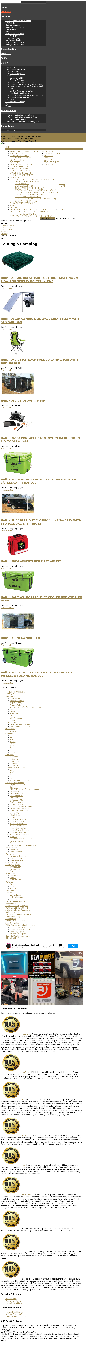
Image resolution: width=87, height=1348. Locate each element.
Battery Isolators (12, 912)
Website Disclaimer (13, 1301)
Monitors (13, 837)
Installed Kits (15, 880)
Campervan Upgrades (14, 27)
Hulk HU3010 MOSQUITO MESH (23, 400)
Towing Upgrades (12, 38)
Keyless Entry (15, 869)
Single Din (14, 709)
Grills (12, 787)
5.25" (12, 739)
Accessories (15, 850)
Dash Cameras (11, 847)
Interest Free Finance (14, 1312)
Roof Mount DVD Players (20, 727)
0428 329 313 (6, 134)
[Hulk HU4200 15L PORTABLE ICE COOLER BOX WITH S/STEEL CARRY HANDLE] (18, 474)
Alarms (13, 871)
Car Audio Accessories (14, 783)
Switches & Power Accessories (18, 910)
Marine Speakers (17, 826)
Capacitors (14, 791)
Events (8, 76)
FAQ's (4, 58)
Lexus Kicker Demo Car (15, 69)
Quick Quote (7, 126)
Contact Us (10, 130)
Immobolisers (15, 867)
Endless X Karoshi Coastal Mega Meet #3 (27, 95)
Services (5, 16)
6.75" (12, 746)
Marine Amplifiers (17, 821)
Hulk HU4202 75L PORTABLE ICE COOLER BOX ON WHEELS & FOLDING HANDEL (37, 674)
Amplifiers (9, 755)
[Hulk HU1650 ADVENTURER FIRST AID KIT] (18, 556)
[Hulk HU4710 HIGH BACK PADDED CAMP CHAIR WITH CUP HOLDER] (18, 355)
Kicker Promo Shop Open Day (22, 82)
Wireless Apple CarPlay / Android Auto (26, 707)
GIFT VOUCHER (12, 938)
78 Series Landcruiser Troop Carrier (20, 115)
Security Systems (12, 865)
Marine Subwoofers (18, 828)
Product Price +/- (8, 225)
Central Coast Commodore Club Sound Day (36, 192)
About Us (6, 53)
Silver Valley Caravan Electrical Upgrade (22, 121)
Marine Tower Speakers (19, 830)
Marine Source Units (18, 824)
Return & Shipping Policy (15, 1316)
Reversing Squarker (18, 856)
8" (11, 774)
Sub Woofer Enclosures (20, 780)
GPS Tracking (11, 862)
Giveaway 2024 (16, 78)
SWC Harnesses (16, 802)
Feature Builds (8, 110)
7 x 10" (12, 752)
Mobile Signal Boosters (15, 921)
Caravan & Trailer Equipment (22, 929)
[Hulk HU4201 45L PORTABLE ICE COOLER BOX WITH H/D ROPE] (18, 592)
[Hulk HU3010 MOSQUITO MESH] (18, 396)
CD (11, 716)
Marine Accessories (18, 832)
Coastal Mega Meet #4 (19, 97)
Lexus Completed (17, 74)
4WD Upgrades (11, 23)
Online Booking (9, 49)
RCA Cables (15, 815)
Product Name (7, 227)
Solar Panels (10, 29)
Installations (10, 67)
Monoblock (14, 761)
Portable (13, 888)
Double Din (14, 711)
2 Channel (14, 757)
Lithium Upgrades (12, 36)
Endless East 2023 (17, 80)
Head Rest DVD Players (20, 724)
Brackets (13, 731)
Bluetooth (14, 714)
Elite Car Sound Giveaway (20, 93)
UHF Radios (10, 729)
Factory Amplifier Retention (21, 806)
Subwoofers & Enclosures (16, 768)
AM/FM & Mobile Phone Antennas (24, 789)
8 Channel (14, 765)
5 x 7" (12, 744)
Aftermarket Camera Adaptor (22, 809)
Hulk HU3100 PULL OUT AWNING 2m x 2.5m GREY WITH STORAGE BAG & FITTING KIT (41, 522)
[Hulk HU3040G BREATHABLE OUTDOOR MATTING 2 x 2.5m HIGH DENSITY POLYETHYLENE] (18, 273)
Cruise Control (16, 858)
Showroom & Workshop (15, 102)
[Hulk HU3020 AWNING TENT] (18, 633)
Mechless (14, 720)
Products (6, 11)
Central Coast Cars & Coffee (21, 91)
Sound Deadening (12, 916)
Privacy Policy (11, 1299)
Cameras (13, 843)
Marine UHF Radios (18, 819)
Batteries (9, 31)
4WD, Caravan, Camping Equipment (20, 925)
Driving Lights (15, 895)
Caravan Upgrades (13, 25)
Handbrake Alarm (17, 860)
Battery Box (10, 891)
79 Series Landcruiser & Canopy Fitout (21, 117)
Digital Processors (17, 785)
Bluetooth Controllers (19, 811)
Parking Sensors (16, 841)
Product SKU (6, 229)
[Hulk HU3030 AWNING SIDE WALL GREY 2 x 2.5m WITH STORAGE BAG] (18, 314)
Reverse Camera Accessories (22, 839)
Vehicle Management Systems (18, 914)
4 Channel (14, 759)
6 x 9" (12, 750)
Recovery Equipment (19, 932)
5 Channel (14, 763)
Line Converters (16, 796)
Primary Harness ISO (18, 804)
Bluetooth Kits (11, 873)
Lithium (13, 886)
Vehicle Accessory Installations (18, 21)
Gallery (4, 63)
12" (11, 778)
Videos (8, 106)
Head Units (10, 696)
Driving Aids (10, 854)
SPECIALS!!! (10, 694)
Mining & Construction (14, 44)
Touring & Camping (18, 934)
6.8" (11, 748)
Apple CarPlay (16, 703)
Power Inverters (11, 903)
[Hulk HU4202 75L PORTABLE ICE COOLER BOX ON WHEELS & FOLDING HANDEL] (18, 667)
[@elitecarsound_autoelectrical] (8, 946)
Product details (7, 288)
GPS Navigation (16, 718)
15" (11, 770)
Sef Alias (4, 231)
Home (4, 7)
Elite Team (9, 99)
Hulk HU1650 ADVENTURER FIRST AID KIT (31, 561)
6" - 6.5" (13, 742)
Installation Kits (16, 800)
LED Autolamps (16, 897)
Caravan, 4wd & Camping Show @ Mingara (28, 84)
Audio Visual (15, 698)
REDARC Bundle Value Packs (17, 936)
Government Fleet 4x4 (14, 42)
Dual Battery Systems (14, 34)
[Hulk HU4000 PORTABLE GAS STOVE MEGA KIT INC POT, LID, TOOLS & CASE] (18, 433)
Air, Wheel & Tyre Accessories (22, 927)
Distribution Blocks (18, 793)
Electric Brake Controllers (16, 901)
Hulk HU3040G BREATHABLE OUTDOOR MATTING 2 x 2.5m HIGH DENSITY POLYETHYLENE (39, 279)
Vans (7, 104)
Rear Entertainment (13, 722)
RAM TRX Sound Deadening (17, 119)
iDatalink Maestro (17, 701)
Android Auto (15, 705)
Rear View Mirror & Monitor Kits (23, 845)
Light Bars (14, 899)
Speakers (9, 733)
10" (11, 776)
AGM (12, 884)
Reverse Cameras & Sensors (17, 834)
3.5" (11, 737)
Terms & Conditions (13, 1303)
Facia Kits (14, 798)
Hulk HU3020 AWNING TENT (21, 638)
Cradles (13, 878)
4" (11, 735)
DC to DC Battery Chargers (16, 908)
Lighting (8, 893)
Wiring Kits (14, 813)
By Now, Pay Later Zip (14, 1314)
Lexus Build (15, 71)
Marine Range (11, 817)
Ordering (4, 234)
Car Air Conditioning (13, 40)
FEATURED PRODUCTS (15, 692)
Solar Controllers (12, 923)
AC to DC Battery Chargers (16, 906)
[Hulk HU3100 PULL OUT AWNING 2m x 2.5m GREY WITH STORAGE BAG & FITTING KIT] (18, 515)
